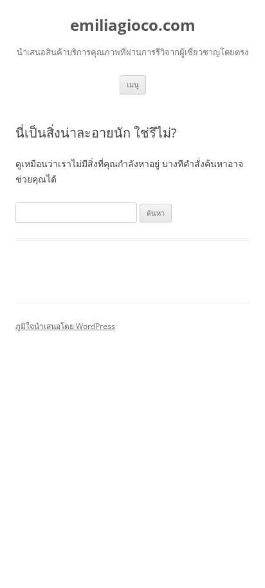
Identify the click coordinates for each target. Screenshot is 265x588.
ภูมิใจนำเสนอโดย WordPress (65, 326)
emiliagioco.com (133, 25)
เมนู (133, 84)
